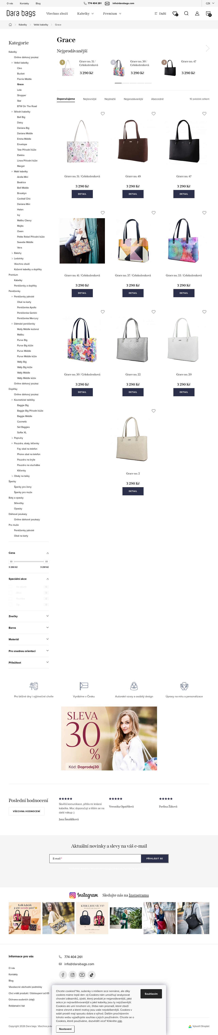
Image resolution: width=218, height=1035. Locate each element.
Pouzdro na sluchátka (28, 465)
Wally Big (22, 361)
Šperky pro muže (23, 492)
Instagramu (139, 895)
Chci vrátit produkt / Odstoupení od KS (29, 993)
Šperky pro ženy (23, 487)
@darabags (92, 975)
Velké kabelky (21, 62)
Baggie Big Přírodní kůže (30, 410)
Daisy (20, 122)
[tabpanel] (82, 68)
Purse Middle (24, 351)
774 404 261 (73, 956)
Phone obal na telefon (28, 454)
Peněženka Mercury (27, 318)
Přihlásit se (154, 858)
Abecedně (157, 99)
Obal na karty (24, 302)
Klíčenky (21, 470)
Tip (31, 604)
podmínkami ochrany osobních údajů (127, 868)
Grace (20, 84)
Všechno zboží (22, 264)
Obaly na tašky (22, 476)
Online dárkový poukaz (26, 57)
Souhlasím (151, 994)
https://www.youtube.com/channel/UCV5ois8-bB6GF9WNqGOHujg (82, 975)
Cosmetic (22, 421)
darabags (72, 975)
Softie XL (22, 432)
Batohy (17, 253)
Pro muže (14, 525)
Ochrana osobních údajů (22, 999)
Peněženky (14, 291)
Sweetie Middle (25, 242)
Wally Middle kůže (26, 378)
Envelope (22, 144)
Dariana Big (23, 128)
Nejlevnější (89, 99)
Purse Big (22, 340)
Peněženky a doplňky (25, 285)
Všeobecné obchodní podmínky (25, 987)
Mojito (20, 226)
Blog (38, 3)
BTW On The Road (27, 106)
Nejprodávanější (133, 99)
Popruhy (18, 438)
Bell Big (21, 117)
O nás (10, 3)
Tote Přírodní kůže (26, 149)
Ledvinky (19, 258)
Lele (19, 90)
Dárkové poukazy (18, 514)
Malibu (20, 334)
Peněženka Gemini (27, 313)
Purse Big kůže (25, 345)
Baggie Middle (24, 416)
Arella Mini (22, 177)
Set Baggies (23, 427)
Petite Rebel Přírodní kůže (31, 236)
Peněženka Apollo (26, 307)
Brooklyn (22, 193)
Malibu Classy (24, 220)
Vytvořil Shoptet (201, 1026)
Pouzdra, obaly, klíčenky (26, 443)
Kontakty (24, 3)
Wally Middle (23, 372)
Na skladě (31, 586)
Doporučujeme (66, 99)
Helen (20, 209)
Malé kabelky (21, 171)
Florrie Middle (24, 79)
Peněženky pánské (24, 296)
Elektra (20, 155)
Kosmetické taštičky (24, 400)
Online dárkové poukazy (27, 519)
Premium (13, 274)
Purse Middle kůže (27, 356)
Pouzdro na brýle (26, 459)
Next (207, 48)
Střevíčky (19, 503)
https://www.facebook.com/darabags (63, 975)
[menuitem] (57, 13)
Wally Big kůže (24, 367)
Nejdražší (110, 99)
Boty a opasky (16, 497)
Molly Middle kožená (28, 329)
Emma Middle (24, 139)
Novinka (31, 598)
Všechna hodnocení (26, 811)
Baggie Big (23, 405)
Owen (20, 231)
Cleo (19, 68)
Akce (31, 592)
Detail (82, 194)
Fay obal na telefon (27, 448)
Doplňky (13, 389)
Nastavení (65, 1029)
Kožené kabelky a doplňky (28, 269)
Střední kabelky (22, 111)
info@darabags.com (79, 963)
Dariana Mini (23, 204)
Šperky (12, 481)
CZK (208, 3)
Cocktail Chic (24, 198)
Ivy (18, 215)
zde (120, 1021)
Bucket (21, 73)
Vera (19, 247)
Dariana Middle (25, 133)
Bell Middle (23, 187)
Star (19, 100)
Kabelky (13, 52)
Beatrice (21, 182)
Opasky (18, 508)
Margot (21, 166)
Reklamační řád (17, 1005)
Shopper (21, 95)
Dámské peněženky (24, 323)
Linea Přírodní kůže (27, 160)
